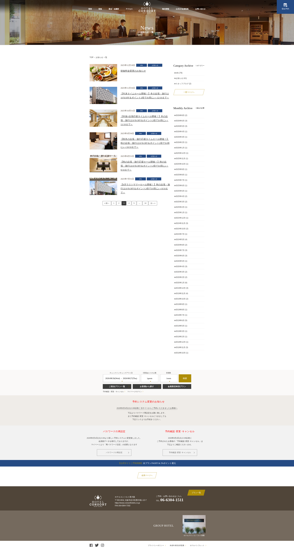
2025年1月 (180, 212)
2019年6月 (180, 320)
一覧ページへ (189, 92)
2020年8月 (180, 245)
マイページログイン (134, 391)
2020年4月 (180, 266)
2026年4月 (180, 132)
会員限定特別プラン (177, 386)
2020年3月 (180, 272)
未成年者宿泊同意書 (177, 545)
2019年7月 (180, 315)
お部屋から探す (147, 386)
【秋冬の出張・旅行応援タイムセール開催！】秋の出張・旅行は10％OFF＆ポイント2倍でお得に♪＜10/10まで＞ (145, 143)
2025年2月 (180, 207)
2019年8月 (180, 310)
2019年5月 (180, 326)
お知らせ (155, 65)
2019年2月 (180, 337)
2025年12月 (181, 153)
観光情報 (165, 9)
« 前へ (106, 203)
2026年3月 (180, 137)
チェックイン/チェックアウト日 (121, 373)
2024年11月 (180, 223)
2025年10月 (181, 164)
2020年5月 (180, 261)
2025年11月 (180, 158)
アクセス (129, 9)
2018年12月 (181, 342)
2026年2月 (180, 142)
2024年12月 (181, 218)
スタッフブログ (182, 84)
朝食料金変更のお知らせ (133, 71)
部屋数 (168, 373)
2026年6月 (180, 121)
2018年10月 (181, 353)
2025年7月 (180, 180)
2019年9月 (180, 304)
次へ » (152, 203)
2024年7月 (180, 234)
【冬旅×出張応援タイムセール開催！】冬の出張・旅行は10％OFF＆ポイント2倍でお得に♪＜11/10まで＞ (144, 120)
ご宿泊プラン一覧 (117, 386)
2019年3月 (180, 331)
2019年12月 (181, 288)
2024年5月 (180, 239)
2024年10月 (181, 229)
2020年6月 (180, 256)
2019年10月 (181, 299)
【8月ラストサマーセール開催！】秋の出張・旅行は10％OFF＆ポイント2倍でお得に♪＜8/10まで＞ (145, 188)
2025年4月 (180, 196)
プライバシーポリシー (156, 545)
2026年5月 (180, 126)
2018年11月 (180, 347)
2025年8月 (180, 175)
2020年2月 (180, 277)
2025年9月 (180, 169)
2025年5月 (180, 191)
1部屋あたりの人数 (149, 373)
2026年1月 (180, 148)
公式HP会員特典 (182, 9)
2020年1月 (180, 283)
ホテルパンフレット (197, 545)
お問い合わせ (200, 9)
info (141, 65)
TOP (91, 57)
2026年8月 (180, 115)
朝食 (100, 9)
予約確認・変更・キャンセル (113, 391)
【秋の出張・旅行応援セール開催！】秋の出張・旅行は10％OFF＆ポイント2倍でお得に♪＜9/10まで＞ (144, 166)
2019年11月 (180, 293)
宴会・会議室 (114, 9)
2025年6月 (180, 185)
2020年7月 (180, 250)
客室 (90, 9)
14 (145, 203)
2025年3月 (180, 202)
